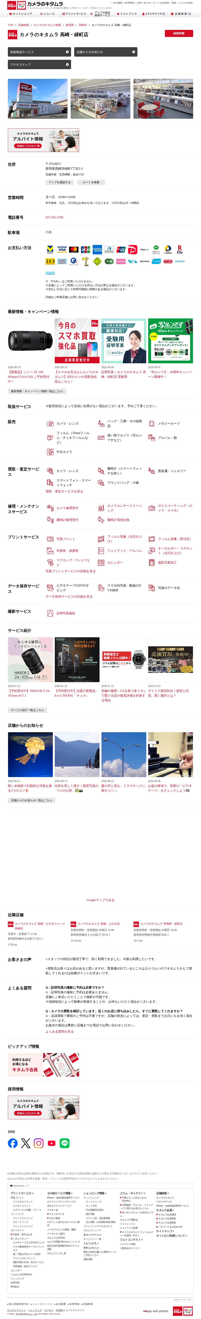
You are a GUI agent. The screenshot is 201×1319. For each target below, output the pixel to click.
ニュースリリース (42, 1304)
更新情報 (87, 1259)
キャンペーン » (92, 1234)
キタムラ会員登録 (167, 1214)
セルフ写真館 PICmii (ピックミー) (63, 1241)
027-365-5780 (54, 217)
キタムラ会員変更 (167, 1218)
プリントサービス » (22, 1193)
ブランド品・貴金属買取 (98, 1218)
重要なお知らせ (91, 1247)
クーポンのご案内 (56, 1233)
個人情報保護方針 (19, 1304)
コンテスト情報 (127, 1244)
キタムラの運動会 (129, 1219)
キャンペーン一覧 (92, 1239)
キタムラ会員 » (165, 1210)
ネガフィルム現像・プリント (27, 1210)
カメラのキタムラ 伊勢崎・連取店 (162, 923)
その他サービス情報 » (60, 1193)
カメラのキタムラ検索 (47, 25)
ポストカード (17, 1230)
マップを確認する (60, 182)
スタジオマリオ (57, 1214)
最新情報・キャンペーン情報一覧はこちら (37, 391)
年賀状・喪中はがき (23, 1234)
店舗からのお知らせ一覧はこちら (31, 800)
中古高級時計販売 (94, 1210)
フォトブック (17, 1214)
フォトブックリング (23, 1226)
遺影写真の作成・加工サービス (28, 1262)
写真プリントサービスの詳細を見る (71, 571)
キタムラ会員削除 (167, 1222)
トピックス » (91, 1243)
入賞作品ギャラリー (130, 1248)
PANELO (15, 1286)
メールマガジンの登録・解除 (61, 1229)
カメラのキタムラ (165, 1197)
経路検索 (179, 33)
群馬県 (70, 25)
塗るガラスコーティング (59, 1205)
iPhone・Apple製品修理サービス (63, 1197)
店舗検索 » (162, 1193)
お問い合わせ (144, 2)
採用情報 (129, 2)
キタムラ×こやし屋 (56, 1253)
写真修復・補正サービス (25, 1266)
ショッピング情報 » (94, 1193)
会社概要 (117, 2)
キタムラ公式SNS (56, 1237)
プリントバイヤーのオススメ (97, 1226)
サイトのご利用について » (171, 1235)
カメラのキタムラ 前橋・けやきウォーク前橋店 (40, 926)
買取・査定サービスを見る (64, 491)
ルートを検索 (91, 182)
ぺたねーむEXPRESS (21, 1274)
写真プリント (17, 1197)
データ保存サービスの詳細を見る (69, 596)
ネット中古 (91, 1205)
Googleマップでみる (101, 900)
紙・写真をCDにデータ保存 (27, 1254)
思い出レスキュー (19, 1238)
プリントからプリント (24, 1258)
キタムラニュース (92, 1230)
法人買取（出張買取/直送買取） (101, 1222)
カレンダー (16, 1270)
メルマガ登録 (186, 2)
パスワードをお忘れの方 (170, 1226)
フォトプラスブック (23, 1218)
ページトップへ (184, 1300)
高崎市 (83, 25)
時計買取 (90, 1214)
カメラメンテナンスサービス (61, 1201)
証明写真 (15, 1282)
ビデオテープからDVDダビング (28, 1242)
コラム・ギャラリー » (132, 1193)
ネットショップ (91, 1197)
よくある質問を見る (60, 1031)
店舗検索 (23, 25)
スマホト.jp (52, 1210)
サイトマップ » (165, 1231)
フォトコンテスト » (131, 1239)
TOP (10, 25)
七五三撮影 (54, 1218)
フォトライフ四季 (129, 1228)
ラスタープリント (22, 1205)
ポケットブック (20, 1222)
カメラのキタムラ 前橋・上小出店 (99, 923)
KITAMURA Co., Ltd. (27, 1314)
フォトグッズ (17, 1278)
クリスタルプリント (23, 1201)
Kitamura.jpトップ (21, 1186)
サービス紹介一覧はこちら (27, 710)
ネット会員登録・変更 (164, 2)
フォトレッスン (127, 1223)
